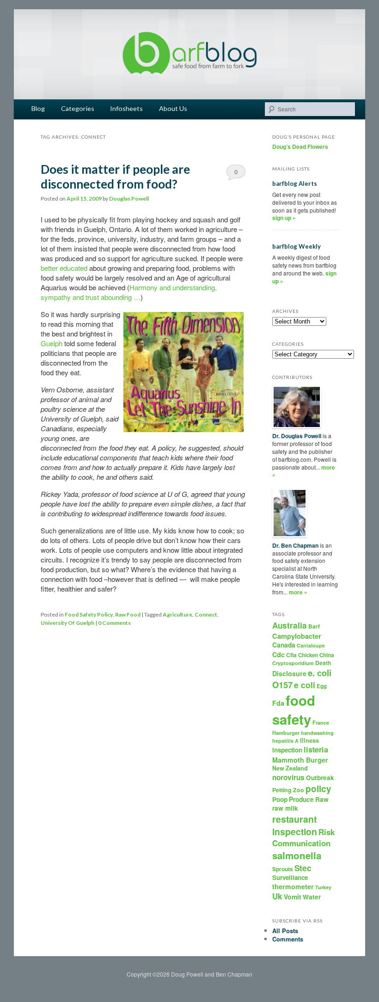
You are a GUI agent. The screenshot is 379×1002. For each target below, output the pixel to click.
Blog (38, 108)
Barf (314, 626)
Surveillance (290, 877)
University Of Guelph (67, 622)
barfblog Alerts (294, 183)
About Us (173, 108)
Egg (322, 686)
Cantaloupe (311, 645)
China (326, 655)
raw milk (285, 808)
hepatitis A (285, 740)
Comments (287, 939)
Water (312, 896)
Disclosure (289, 673)
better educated (64, 268)
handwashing (317, 732)
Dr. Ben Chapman (295, 545)
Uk (277, 896)
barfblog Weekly (296, 246)
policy (318, 788)
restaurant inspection (294, 825)
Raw (322, 799)
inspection (287, 749)
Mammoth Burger (300, 759)
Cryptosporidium (293, 663)
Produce (301, 799)
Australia (289, 625)
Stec (303, 868)
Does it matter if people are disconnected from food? (115, 176)
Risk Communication (303, 837)
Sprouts (282, 869)
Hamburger (286, 732)
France (320, 722)
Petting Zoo (288, 790)
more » (298, 592)
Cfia (291, 655)
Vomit (292, 896)
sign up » (284, 218)
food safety (293, 709)
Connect (206, 614)
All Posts (285, 930)
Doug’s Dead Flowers (300, 146)
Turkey (323, 887)
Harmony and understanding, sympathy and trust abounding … (129, 292)
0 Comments (236, 173)
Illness (309, 740)
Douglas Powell (129, 198)
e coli (304, 684)
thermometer (293, 886)
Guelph (51, 343)
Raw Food (128, 614)
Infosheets (126, 108)
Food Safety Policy (89, 614)
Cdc (278, 654)
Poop (279, 799)
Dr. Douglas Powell (296, 436)
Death (323, 663)
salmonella (296, 855)
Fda (278, 703)
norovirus (288, 777)
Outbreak (320, 777)
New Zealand (290, 768)
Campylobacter (296, 636)
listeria (316, 749)
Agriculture (177, 614)
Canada (283, 644)
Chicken (308, 655)
